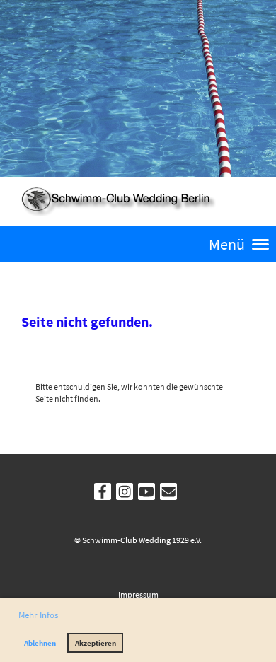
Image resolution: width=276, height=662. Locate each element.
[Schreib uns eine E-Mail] (168, 494)
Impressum (138, 594)
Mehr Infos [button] (38, 615)
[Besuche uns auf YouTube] (146, 494)
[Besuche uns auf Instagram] (124, 494)
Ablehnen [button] (40, 643)
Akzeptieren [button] (95, 643)
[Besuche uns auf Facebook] (102, 494)
